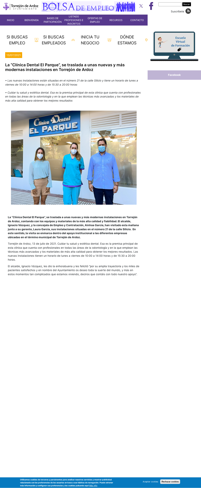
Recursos (115, 20)
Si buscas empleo (17, 39)
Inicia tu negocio (90, 39)
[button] (73, 158)
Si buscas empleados (54, 39)
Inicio (10, 20)
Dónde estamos (127, 39)
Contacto (137, 20)
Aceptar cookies (150, 481)
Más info (93, 486)
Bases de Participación (53, 20)
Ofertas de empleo (95, 20)
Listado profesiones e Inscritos (73, 20)
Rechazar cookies (170, 481)
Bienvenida (31, 20)
